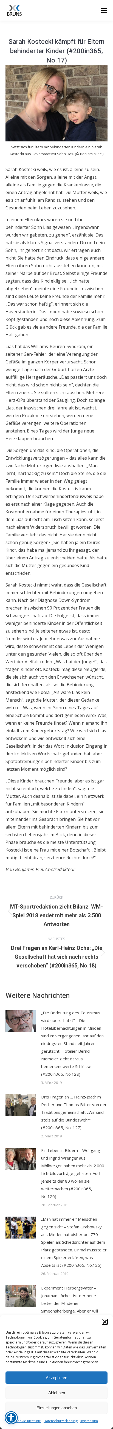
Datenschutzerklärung (61, 1421)
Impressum (89, 1421)
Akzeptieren (56, 1377)
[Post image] (20, 1021)
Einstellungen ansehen (56, 1407)
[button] (105, 1322)
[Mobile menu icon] (104, 10)
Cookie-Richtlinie (28, 1421)
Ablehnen (56, 1392)
